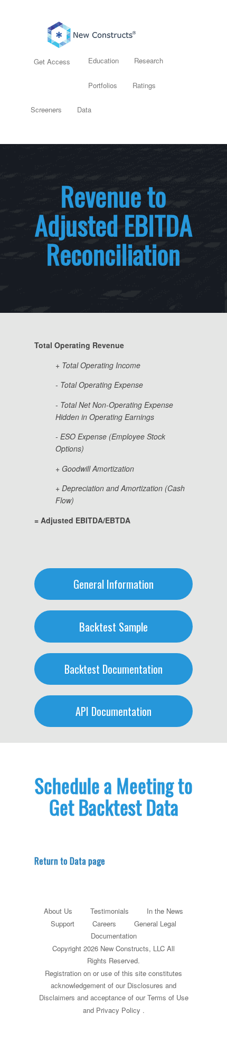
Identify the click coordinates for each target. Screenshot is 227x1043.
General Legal (155, 923)
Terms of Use (167, 997)
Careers (104, 923)
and (88, 1010)
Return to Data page (69, 860)
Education (103, 60)
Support (62, 923)
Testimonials (109, 911)
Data (84, 109)
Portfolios (102, 85)
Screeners (46, 109)
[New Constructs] (113, 32)
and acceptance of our (111, 997)
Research (148, 60)
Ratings (144, 85)
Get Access (52, 61)
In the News (165, 911)
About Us (58, 911)
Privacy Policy (118, 1010)
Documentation (114, 936)
